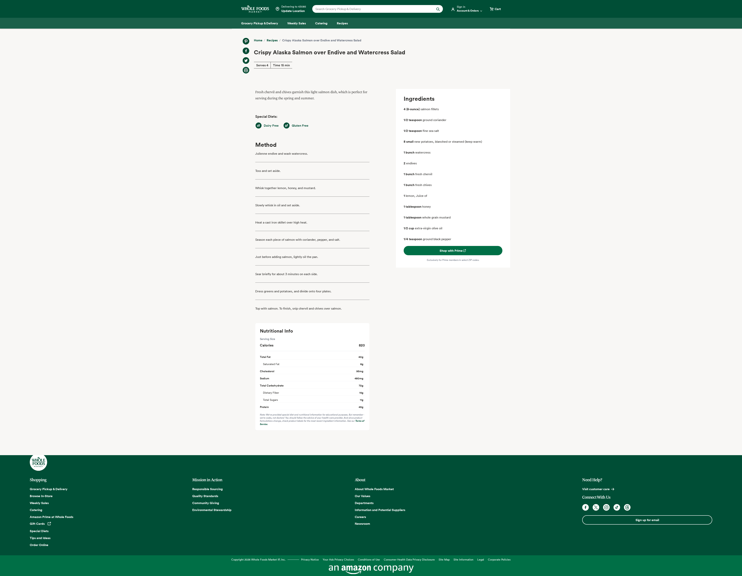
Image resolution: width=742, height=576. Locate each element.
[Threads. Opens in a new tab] (627, 507)
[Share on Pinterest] (246, 41)
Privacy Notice (310, 559)
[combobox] (371, 9)
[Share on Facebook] (246, 51)
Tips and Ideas (40, 538)
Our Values (362, 496)
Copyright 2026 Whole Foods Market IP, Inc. (258, 559)
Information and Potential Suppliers (380, 510)
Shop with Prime (451, 250)
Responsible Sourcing (207, 489)
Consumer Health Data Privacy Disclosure (409, 559)
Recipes (272, 40)
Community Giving (205, 503)
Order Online (39, 545)
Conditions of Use (369, 559)
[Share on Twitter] (246, 60)
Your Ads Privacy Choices (338, 559)
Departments (364, 503)
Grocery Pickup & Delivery (48, 489)
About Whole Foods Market (374, 489)
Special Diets (39, 531)
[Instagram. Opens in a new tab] (606, 507)
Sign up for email (647, 520)
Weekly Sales (39, 503)
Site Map (444, 559)
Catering (36, 510)
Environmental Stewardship (211, 510)
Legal (480, 559)
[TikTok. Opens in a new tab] (617, 507)
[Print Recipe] (246, 70)
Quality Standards (205, 496)
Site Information (463, 559)
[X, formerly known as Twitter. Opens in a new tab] (596, 507)
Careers (360, 517)
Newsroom (362, 523)
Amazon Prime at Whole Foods (51, 517)
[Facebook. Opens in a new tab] (585, 507)
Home (258, 40)
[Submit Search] (438, 9)
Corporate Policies (499, 559)
